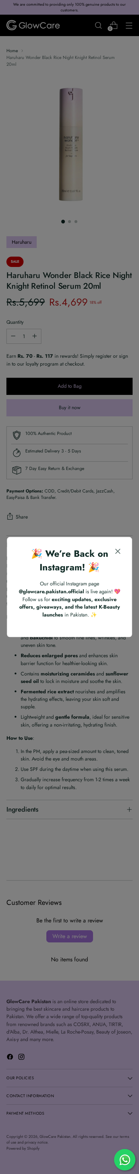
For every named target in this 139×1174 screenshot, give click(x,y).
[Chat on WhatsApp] (124, 1159)
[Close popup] (118, 552)
